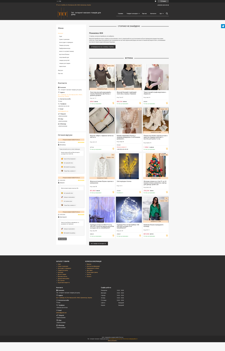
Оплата (89, 276)
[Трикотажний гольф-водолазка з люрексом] (156, 77)
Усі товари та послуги (98, 243)
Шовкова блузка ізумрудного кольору (153, 225)
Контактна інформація (93, 266)
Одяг (60, 36)
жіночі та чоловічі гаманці (66, 51)
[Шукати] (166, 13)
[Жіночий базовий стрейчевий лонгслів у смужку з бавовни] (129, 77)
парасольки (62, 66)
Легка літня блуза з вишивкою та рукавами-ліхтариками (70, 223)
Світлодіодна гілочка (124, 181)
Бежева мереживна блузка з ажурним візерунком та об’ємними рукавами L (128, 137)
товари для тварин (64, 63)
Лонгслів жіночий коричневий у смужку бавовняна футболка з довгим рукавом (100, 93)
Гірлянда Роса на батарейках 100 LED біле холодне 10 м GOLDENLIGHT (128, 226)
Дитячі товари (62, 274)
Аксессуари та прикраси (66, 42)
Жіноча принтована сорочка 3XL (69, 188)
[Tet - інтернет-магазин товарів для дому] (62, 13)
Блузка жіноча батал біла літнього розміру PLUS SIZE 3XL (70, 153)
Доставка (89, 270)
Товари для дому (64, 45)
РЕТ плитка (61, 280)
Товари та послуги (132, 13)
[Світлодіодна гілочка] (129, 166)
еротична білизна (64, 54)
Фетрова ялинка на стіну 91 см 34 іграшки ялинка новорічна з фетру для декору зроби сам (155, 183)
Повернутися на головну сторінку (103, 46)
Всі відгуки (62, 238)
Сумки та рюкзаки (64, 39)
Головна (120, 13)
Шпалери (60, 272)
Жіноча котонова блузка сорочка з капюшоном (102, 182)
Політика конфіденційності (131, 338)
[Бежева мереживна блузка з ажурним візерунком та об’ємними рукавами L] (129, 120)
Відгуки (60, 70)
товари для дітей (64, 60)
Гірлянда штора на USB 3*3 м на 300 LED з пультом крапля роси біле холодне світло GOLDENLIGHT (102, 226)
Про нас (144, 13)
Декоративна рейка (63, 278)
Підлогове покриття (64, 282)
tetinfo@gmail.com (63, 111)
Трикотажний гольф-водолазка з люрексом (155, 93)
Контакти (153, 13)
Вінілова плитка (62, 276)
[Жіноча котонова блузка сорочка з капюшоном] (102, 166)
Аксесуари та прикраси (64, 268)
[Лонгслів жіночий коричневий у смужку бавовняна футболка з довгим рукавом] (102, 77)
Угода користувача (92, 272)
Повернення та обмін (93, 268)
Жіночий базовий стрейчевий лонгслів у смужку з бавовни (126, 93)
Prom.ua (121, 337)
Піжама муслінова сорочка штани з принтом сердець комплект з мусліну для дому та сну (156, 137)
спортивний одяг (64, 57)
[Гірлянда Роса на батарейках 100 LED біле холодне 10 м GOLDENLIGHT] (129, 210)
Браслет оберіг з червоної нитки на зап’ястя (101, 136)
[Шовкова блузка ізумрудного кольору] (156, 210)
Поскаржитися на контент (116, 338)
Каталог (60, 33)
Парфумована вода (64, 48)
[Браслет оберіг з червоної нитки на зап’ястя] (102, 120)
